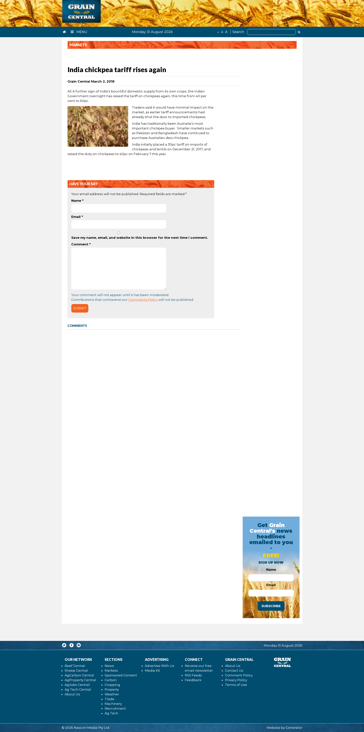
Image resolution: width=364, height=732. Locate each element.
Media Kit (152, 670)
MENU (81, 32)
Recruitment (115, 708)
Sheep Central (76, 670)
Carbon (111, 680)
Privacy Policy (236, 680)
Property (112, 689)
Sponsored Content (121, 675)
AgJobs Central (77, 685)
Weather (112, 694)
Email (77, 217)
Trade (109, 699)
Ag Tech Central (78, 689)
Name (77, 201)
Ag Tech (111, 713)
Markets (111, 670)
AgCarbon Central (79, 675)
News (109, 666)
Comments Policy (143, 300)
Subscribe (271, 606)
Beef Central (75, 666)
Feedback (193, 680)
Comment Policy (239, 675)
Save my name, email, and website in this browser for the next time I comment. (139, 238)
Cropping (112, 685)
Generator (294, 728)
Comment (81, 244)
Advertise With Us (159, 666)
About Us (72, 694)
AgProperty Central (80, 680)
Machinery (113, 704)
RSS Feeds (193, 675)
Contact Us (234, 670)
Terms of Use (236, 685)
